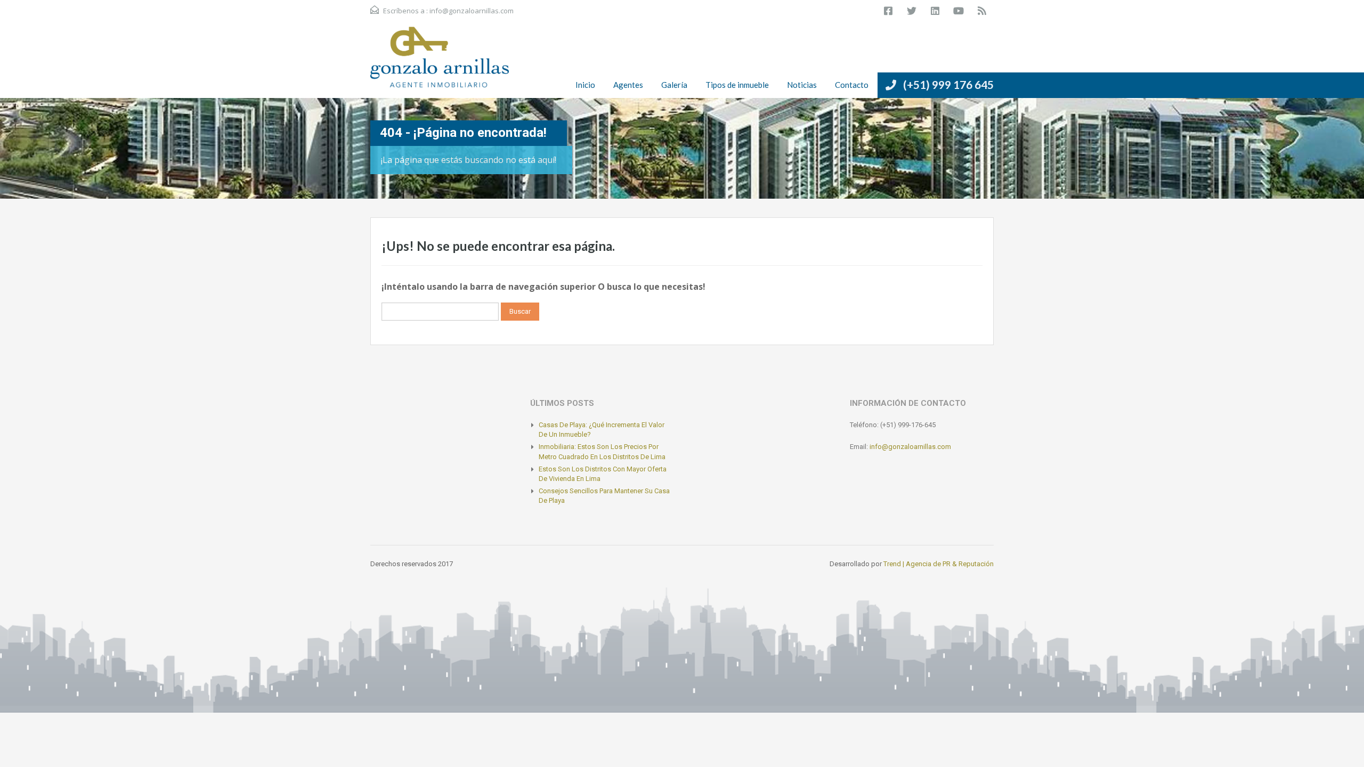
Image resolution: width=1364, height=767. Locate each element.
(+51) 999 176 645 (948, 84)
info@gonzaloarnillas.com (471, 10)
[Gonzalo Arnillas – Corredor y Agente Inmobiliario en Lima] (439, 62)
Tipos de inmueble (737, 84)
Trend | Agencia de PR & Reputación (938, 564)
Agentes (628, 84)
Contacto (851, 84)
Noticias (802, 84)
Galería (674, 84)
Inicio (585, 84)
